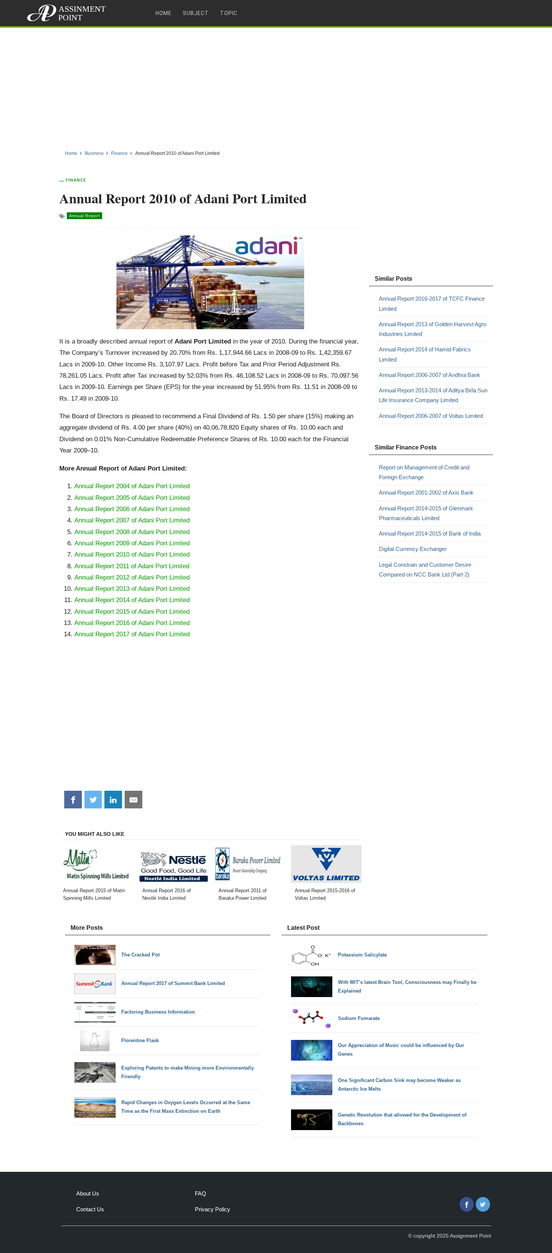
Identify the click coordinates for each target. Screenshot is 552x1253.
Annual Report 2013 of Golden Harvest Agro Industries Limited (432, 329)
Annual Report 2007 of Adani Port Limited (132, 520)
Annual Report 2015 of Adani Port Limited (132, 611)
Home (163, 13)
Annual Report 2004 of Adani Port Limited (132, 486)
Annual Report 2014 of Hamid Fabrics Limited (425, 354)
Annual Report (84, 215)
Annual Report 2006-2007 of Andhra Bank (429, 375)
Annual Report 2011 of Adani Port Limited (131, 566)
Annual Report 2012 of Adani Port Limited (132, 577)
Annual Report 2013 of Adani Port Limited (132, 588)
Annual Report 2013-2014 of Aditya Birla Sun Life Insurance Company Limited (433, 395)
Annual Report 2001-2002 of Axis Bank (426, 492)
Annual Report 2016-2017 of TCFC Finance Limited (432, 303)
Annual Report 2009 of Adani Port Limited (132, 543)
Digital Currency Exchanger (412, 549)
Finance (76, 180)
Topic (228, 13)
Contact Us (90, 1209)
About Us (87, 1193)
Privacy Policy (212, 1209)
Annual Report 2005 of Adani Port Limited (132, 497)
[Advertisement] (276, 86)
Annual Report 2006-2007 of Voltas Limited (431, 416)
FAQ (200, 1193)
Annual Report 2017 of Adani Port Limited (132, 634)
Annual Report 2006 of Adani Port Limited (132, 509)
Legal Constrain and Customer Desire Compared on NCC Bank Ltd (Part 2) (425, 569)
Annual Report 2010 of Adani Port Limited (132, 554)
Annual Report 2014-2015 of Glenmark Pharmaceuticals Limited (426, 513)
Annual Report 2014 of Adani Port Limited (132, 600)
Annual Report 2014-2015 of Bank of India (430, 533)
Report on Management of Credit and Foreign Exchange (424, 472)
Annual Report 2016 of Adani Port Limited (132, 622)
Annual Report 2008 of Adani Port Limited (132, 532)
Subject (196, 13)
